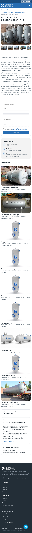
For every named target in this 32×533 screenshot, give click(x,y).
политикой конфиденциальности (19, 129)
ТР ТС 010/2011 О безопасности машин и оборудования (13, 430)
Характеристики (13, 52)
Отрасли (4, 489)
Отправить (16, 132)
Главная (3, 10)
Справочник (5, 492)
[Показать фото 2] (10, 48)
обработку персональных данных (20, 128)
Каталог (9, 10)
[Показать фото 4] (23, 48)
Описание (4, 52)
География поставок (7, 505)
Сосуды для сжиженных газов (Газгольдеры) (14, 452)
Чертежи (21, 52)
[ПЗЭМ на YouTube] (5, 516)
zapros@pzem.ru (7, 513)
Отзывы (4, 500)
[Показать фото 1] (4, 48)
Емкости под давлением (9, 450)
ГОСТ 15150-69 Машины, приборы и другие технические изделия (14, 423)
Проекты (4, 487)
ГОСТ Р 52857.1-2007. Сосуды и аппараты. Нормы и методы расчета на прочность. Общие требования (16, 437)
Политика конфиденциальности (10, 530)
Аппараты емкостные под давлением (12, 12)
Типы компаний (6, 503)
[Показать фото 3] (16, 48)
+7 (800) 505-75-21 (7, 511)
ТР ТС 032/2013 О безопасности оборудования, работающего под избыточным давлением (15, 434)
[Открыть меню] (29, 5)
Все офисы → (5, 519)
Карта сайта (23, 530)
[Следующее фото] (29, 34)
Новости (4, 498)
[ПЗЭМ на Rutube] (3, 516)
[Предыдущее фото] (3, 34)
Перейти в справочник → (9, 441)
